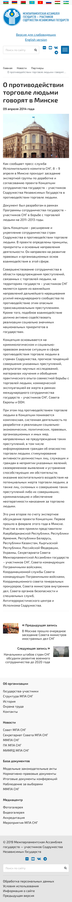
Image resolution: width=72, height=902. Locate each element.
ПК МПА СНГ (12, 745)
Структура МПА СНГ (18, 696)
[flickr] (44, 48)
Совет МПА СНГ (14, 730)
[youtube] (50, 48)
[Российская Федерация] (48, 2)
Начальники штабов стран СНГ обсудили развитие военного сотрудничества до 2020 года (27, 658)
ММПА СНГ (11, 740)
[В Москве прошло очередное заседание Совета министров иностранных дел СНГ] (12, 628)
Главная (7, 68)
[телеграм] (56, 52)
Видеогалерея (13, 812)
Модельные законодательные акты (30, 768)
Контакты (10, 711)
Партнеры (37, 68)
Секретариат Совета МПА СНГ (25, 735)
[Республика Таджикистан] (57, 2)
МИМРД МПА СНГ (16, 750)
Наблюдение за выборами (23, 784)
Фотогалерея (13, 807)
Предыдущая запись (40, 625)
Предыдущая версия (18, 895)
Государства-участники (20, 691)
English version (36, 39)
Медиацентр (13, 800)
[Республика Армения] (14, 2)
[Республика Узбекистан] (66, 2)
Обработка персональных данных (28, 881)
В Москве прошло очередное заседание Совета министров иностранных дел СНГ (44, 634)
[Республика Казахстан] (32, 2)
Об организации (15, 683)
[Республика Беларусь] (23, 2)
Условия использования (21, 886)
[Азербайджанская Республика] (6, 2)
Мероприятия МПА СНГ (20, 822)
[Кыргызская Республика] (40, 2)
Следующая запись (32, 648)
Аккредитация (14, 817)
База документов (16, 761)
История (9, 701)
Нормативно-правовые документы (29, 773)
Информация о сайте (19, 891)
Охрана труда (13, 706)
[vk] (56, 48)
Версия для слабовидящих (36, 34)
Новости (22, 68)
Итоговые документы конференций (30, 779)
